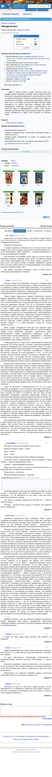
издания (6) (27, 14)
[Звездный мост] (9, 183)
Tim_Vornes (10, 235)
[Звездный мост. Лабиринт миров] (39, 183)
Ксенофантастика (32, 75)
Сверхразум (25, 73)
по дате (29, 231)
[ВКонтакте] (44, 217)
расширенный (43, 10)
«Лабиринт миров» (23, 30)
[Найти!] (49, 6)
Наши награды (43, 736)
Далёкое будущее (24, 69)
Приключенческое (29, 63)
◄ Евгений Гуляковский (10, 14)
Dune (8, 648)
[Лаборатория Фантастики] (9, 6)
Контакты (34, 736)
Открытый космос (21, 67)
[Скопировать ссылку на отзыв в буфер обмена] (5, 235)
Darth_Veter (10, 516)
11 (20, 85)
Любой (21, 81)
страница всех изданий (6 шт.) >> (12, 212)
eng (10, 736)
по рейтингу (38, 231)
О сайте (5, 736)
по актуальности (19, 231)
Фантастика (23, 56)
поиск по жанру (31, 10)
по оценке (47, 231)
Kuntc (8, 280)
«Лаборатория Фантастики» (30, 752)
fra (13, 736)
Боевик (11, 61)
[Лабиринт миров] (9, 203)
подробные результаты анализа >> (18, 143)
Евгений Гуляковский (8, 23)
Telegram (25, 739)
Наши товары (34, 739)
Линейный (24, 79)
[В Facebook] (46, 217)
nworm (8, 684)
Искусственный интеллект (15, 77)
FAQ (28, 736)
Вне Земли (21, 65)
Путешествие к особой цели (28, 71)
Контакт (15, 73)
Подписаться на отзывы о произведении (38, 725)
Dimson (8, 634)
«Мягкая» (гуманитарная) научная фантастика (33, 58)
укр (16, 736)
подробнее (26, 47)
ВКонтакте (17, 739)
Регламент (22, 736)
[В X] (49, 217)
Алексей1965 (10, 443)
